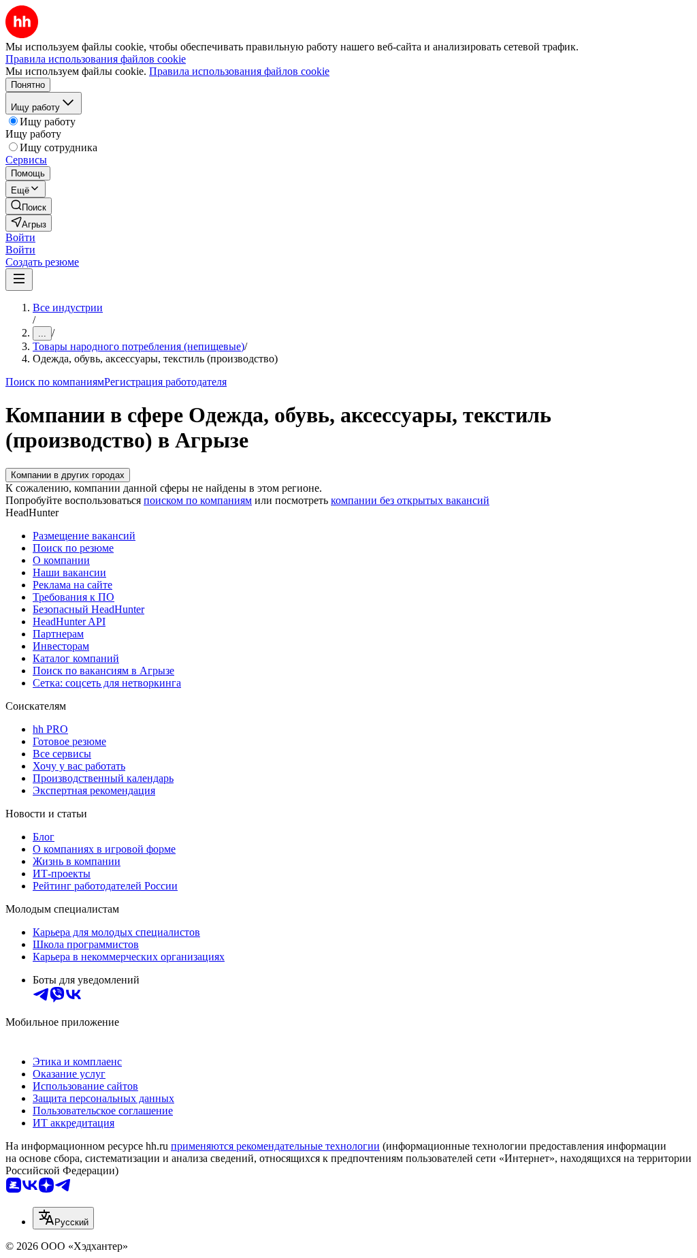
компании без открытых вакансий (410, 500)
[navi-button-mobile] (19, 279)
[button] (20, 237)
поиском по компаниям (198, 500)
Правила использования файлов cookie (239, 71)
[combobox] (63, 1218)
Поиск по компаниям (54, 382)
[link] (28, 206)
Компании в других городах (68, 475)
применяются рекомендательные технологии (275, 1146)
